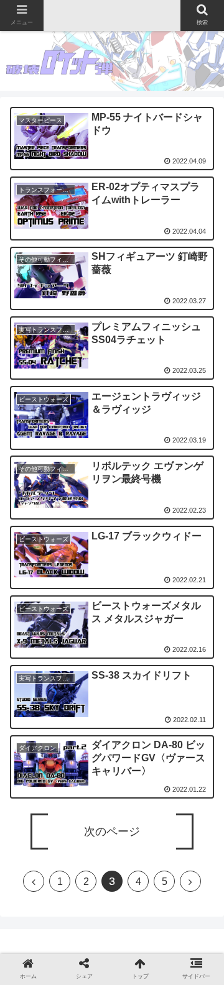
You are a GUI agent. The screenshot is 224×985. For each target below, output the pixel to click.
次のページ (112, 831)
